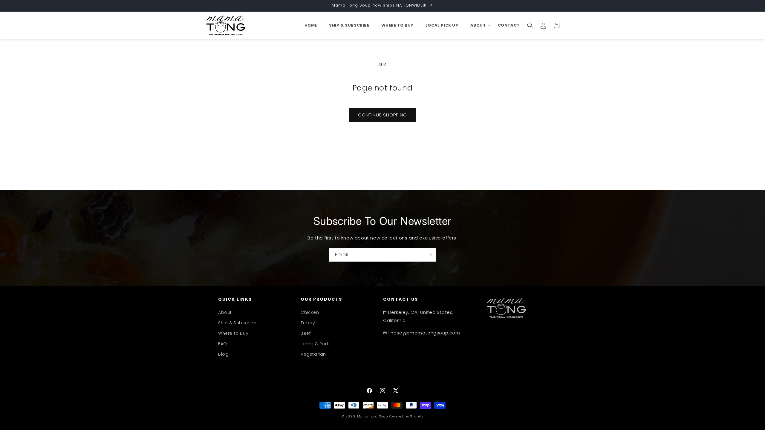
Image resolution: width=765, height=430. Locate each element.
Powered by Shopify (406, 416)
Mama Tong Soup (372, 416)
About (225, 312)
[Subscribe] (429, 255)
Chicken (310, 312)
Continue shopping (382, 115)
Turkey (308, 323)
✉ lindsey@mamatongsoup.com (421, 333)
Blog (223, 354)
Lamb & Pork (315, 344)
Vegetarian (313, 354)
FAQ (222, 344)
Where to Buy (233, 333)
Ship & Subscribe (237, 323)
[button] (478, 25)
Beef (305, 333)
